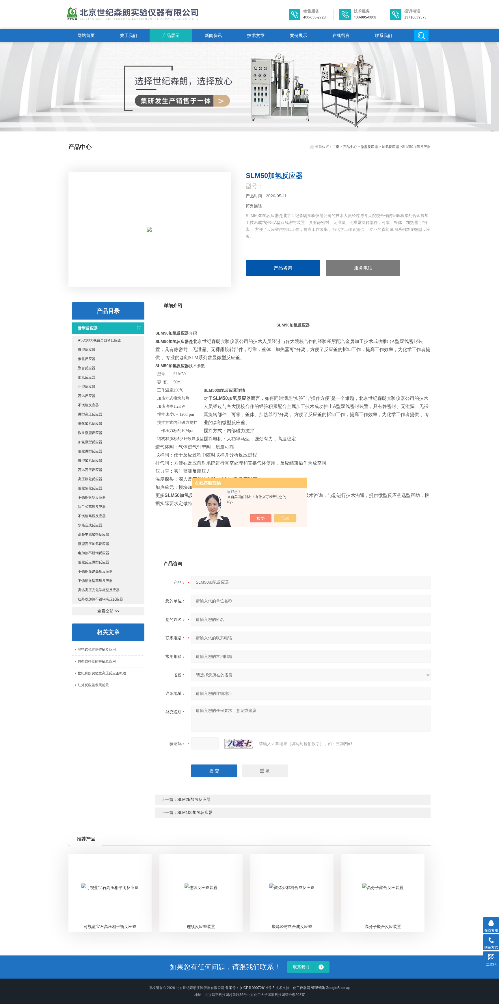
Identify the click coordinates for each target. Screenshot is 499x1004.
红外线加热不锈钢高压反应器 (100, 599)
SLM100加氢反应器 (195, 812)
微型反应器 (369, 147)
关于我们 (128, 35)
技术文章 (256, 35)
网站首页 (86, 35)
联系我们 (383, 35)
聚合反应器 (86, 368)
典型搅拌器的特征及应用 (97, 661)
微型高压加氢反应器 (93, 544)
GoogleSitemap (338, 988)
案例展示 (298, 35)
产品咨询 (283, 268)
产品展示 (171, 35)
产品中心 (350, 147)
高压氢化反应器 (90, 479)
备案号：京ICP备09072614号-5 (250, 988)
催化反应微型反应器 (93, 562)
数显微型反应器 (90, 433)
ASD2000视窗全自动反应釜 (99, 340)
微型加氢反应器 (90, 461)
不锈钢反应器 (88, 405)
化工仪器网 (301, 988)
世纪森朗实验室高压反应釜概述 (102, 673)
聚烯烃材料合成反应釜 (292, 926)
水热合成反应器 (90, 525)
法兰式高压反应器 (92, 507)
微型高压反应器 (90, 414)
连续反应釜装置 (201, 926)
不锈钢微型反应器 (92, 497)
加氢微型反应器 (90, 442)
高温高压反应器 (90, 470)
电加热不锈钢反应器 (93, 553)
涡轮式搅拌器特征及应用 (97, 649)
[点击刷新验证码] (238, 744)
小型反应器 (86, 387)
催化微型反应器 (90, 451)
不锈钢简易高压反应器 (95, 571)
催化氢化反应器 (90, 488)
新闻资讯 (213, 35)
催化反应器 (86, 359)
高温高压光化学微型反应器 (99, 590)
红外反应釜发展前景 (93, 685)
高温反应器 (86, 396)
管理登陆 (318, 988)
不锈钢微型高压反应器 (95, 581)
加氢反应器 (390, 147)
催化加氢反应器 (90, 424)
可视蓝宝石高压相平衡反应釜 (110, 926)
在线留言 (341, 35)
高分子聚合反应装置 (383, 926)
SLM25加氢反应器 (194, 799)
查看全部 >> (108, 611)
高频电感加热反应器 (93, 534)
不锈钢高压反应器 (92, 516)
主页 (335, 147)
